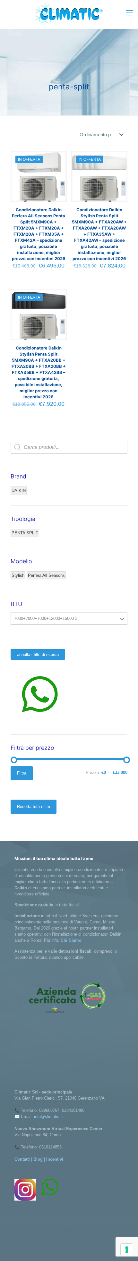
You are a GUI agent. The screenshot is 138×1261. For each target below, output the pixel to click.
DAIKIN (19, 490)
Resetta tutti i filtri (33, 806)
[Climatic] (69, 14)
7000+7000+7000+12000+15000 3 (45, 618)
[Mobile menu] (129, 12)
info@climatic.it (48, 1116)
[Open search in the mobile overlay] (69, 447)
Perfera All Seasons (46, 575)
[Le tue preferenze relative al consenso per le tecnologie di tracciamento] (127, 1250)
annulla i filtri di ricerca (38, 654)
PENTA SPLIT (25, 533)
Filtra (21, 773)
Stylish (18, 575)
